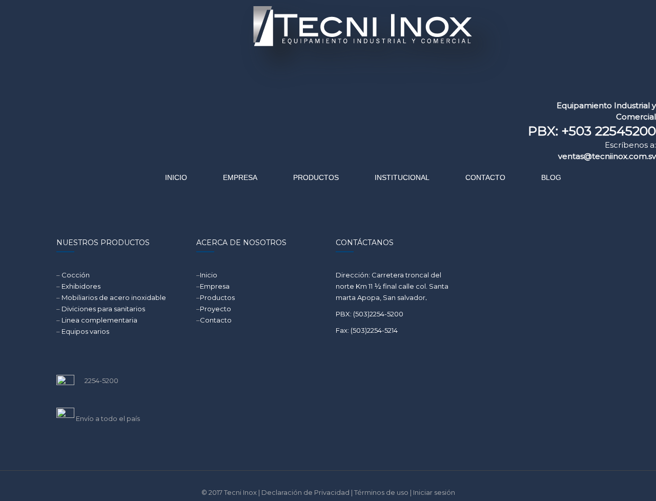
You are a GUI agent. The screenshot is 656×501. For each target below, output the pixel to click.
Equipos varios (85, 331)
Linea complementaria (99, 320)
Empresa (215, 286)
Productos (217, 297)
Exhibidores (80, 286)
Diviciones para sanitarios (103, 309)
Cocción (75, 275)
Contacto (216, 320)
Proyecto (215, 309)
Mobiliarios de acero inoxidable (113, 297)
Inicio (208, 275)
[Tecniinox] (275, 48)
